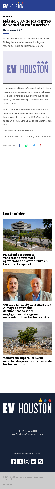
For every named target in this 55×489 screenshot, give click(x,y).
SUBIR (9, 484)
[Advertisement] (27, 181)
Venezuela (8, 16)
